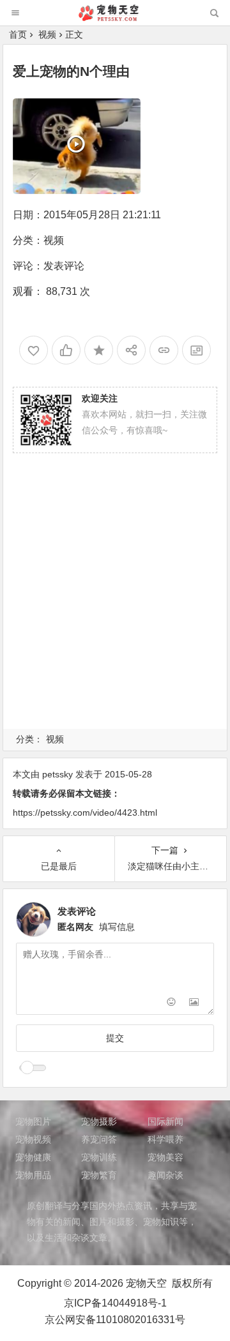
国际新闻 (165, 1121)
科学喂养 (165, 1139)
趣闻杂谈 (165, 1175)
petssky (57, 774)
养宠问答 (99, 1139)
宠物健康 (33, 1157)
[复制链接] (164, 350)
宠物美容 (165, 1157)
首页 (18, 34)
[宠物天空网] (114, 17)
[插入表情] (170, 1003)
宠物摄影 (99, 1121)
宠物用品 (33, 1175)
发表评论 (63, 265)
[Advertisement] (115, 606)
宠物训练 (99, 1157)
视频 (47, 34)
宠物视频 (33, 1139)
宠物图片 (33, 1121)
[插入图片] (193, 1003)
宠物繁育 (99, 1175)
